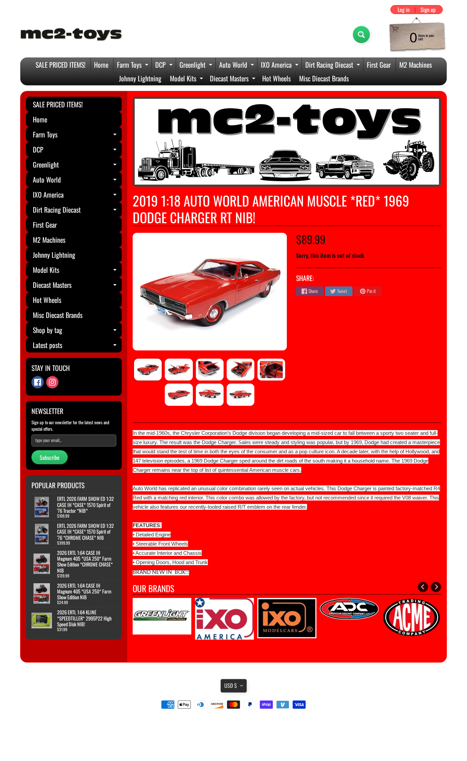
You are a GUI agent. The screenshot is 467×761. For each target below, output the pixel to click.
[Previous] (423, 587)
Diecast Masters (233, 79)
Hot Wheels (276, 78)
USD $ (230, 685)
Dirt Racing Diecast (333, 65)
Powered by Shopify (234, 747)
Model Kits (187, 79)
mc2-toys (232, 741)
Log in (404, 9)
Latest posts (77, 346)
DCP (164, 65)
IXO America (280, 65)
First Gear (379, 64)
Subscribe (49, 457)
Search (234, 724)
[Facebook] (37, 382)
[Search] (361, 34)
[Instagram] (52, 382)
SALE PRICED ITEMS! (60, 64)
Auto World (237, 65)
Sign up (428, 9)
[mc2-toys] (71, 34)
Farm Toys (133, 65)
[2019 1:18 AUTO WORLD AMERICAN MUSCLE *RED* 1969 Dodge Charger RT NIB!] (148, 369)
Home (101, 64)
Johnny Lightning (140, 78)
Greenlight (196, 65)
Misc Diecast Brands (324, 78)
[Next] (436, 587)
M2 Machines (415, 64)
